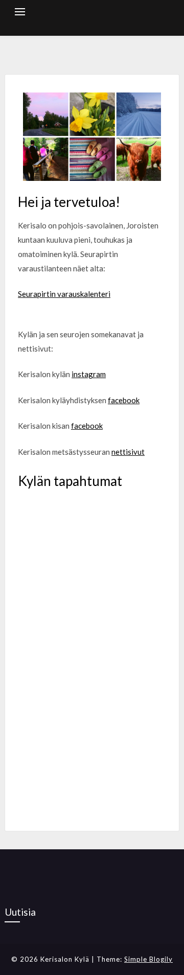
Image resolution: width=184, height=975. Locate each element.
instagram (89, 374)
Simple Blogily (148, 959)
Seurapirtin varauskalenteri (64, 293)
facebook (124, 400)
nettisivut (128, 451)
